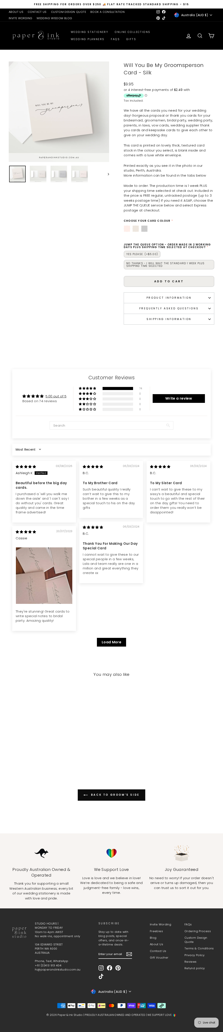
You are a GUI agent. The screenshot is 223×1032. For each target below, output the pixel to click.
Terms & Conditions (199, 948)
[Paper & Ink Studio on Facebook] (109, 968)
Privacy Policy (194, 955)
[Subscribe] (129, 954)
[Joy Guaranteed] (181, 853)
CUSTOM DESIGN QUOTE (68, 12)
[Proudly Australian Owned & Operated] (41, 853)
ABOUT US (16, 12)
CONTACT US (37, 12)
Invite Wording (160, 924)
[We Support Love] (111, 853)
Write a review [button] (178, 398)
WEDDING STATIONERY (89, 32)
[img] (26, 466)
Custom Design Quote (195, 940)
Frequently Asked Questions (169, 308)
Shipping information (169, 319)
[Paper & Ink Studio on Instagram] (101, 968)
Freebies (156, 931)
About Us (156, 944)
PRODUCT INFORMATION (169, 298)
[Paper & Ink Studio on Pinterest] (118, 968)
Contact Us (158, 951)
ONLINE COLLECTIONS (132, 32)
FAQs (115, 39)
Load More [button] (111, 642)
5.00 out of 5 (56, 396)
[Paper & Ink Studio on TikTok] (101, 976)
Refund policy (194, 968)
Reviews (190, 962)
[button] (88, 388)
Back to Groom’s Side (115, 795)
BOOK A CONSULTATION (107, 12)
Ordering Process (197, 931)
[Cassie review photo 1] (44, 575)
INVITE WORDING (20, 18)
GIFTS (131, 39)
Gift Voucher (159, 957)
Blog (153, 938)
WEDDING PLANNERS (87, 39)
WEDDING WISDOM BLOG (54, 18)
